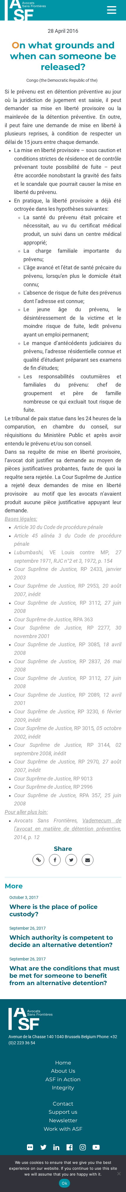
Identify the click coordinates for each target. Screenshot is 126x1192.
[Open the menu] (112, 10)
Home (63, 1063)
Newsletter (63, 1120)
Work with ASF (63, 1129)
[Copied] (38, 860)
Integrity (63, 1087)
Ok (64, 1183)
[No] (119, 1173)
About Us (63, 1071)
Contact (63, 1104)
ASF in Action (63, 1079)
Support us (63, 1112)
